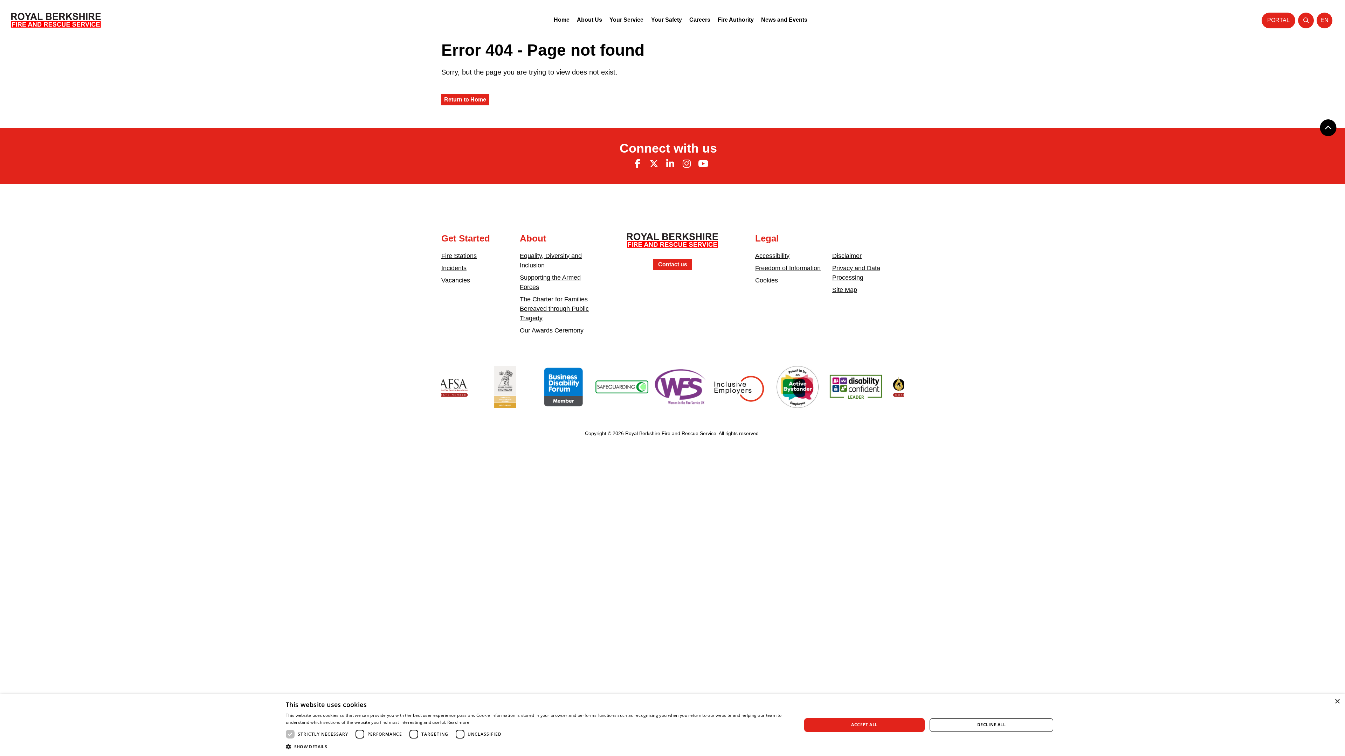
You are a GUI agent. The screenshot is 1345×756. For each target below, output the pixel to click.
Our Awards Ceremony (552, 330)
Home (562, 20)
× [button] (1337, 701)
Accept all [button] (864, 725)
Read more (458, 722)
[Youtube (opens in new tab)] (703, 164)
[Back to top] (1328, 127)
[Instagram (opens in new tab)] (686, 164)
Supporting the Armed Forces (550, 282)
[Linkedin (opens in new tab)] (670, 164)
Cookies (766, 280)
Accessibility (772, 255)
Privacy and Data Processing (856, 273)
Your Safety (666, 20)
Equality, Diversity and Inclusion (551, 260)
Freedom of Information (788, 268)
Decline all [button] (991, 725)
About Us (589, 20)
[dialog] (672, 725)
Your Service (626, 20)
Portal (1278, 20)
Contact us (672, 264)
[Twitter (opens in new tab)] (654, 164)
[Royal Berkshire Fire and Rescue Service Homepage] (56, 20)
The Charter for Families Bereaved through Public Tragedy (554, 309)
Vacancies (455, 280)
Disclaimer (847, 255)
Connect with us (668, 148)
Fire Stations (459, 255)
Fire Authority (736, 20)
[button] (536, 746)
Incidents (454, 268)
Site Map (844, 289)
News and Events (784, 20)
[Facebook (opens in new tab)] (637, 164)
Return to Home (465, 100)
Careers (699, 20)
